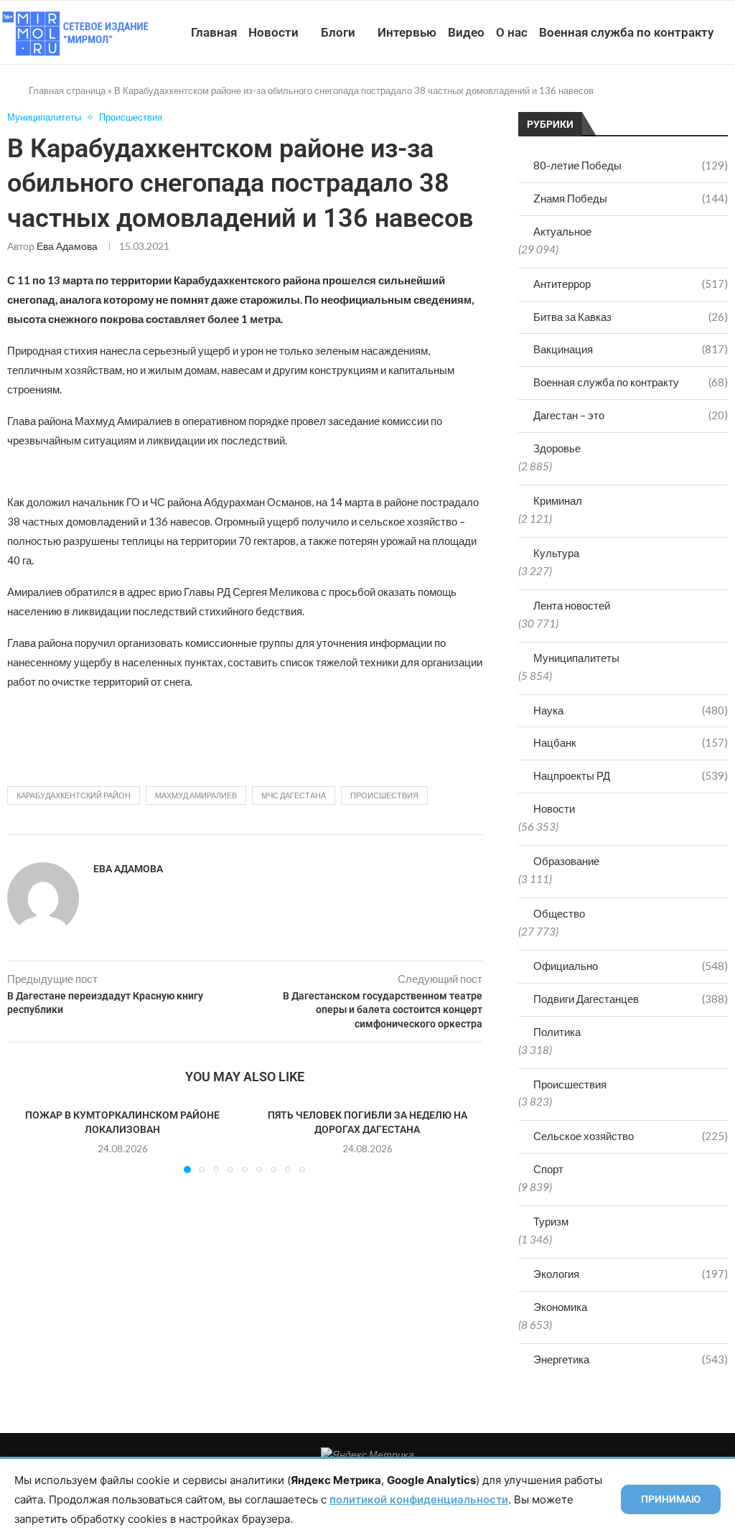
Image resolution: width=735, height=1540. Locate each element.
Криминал (557, 500)
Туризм (550, 1221)
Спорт (548, 1168)
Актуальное (562, 231)
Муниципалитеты (576, 657)
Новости (273, 32)
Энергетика (630, 1359)
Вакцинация (630, 348)
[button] (26, 1139)
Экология (630, 1273)
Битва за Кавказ (630, 316)
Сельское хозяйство (630, 1135)
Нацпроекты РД (630, 775)
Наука (630, 710)
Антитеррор (630, 283)
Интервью (407, 32)
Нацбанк (630, 742)
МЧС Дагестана (293, 795)
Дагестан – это (630, 415)
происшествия (384, 795)
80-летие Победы (630, 165)
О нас (512, 32)
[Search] (728, 98)
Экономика (560, 1306)
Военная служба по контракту (626, 32)
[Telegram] (683, 98)
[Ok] (698, 98)
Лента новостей (571, 605)
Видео (466, 32)
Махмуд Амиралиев (196, 795)
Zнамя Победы (630, 198)
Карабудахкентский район (74, 795)
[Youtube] (653, 98)
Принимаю (671, 1499)
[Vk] (668, 98)
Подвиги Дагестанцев (630, 998)
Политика (557, 1031)
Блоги (338, 32)
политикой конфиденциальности (418, 1499)
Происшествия (570, 1084)
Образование (566, 860)
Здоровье (557, 448)
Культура (556, 552)
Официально (630, 965)
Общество (559, 913)
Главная (214, 32)
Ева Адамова (67, 246)
